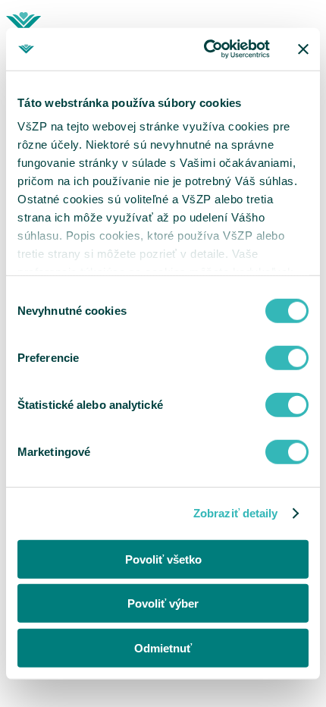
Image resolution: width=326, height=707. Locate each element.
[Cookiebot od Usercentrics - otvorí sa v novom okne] (205, 49)
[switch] (287, 357)
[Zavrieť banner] (303, 49)
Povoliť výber (163, 603)
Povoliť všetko (163, 558)
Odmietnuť (163, 647)
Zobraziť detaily (235, 513)
